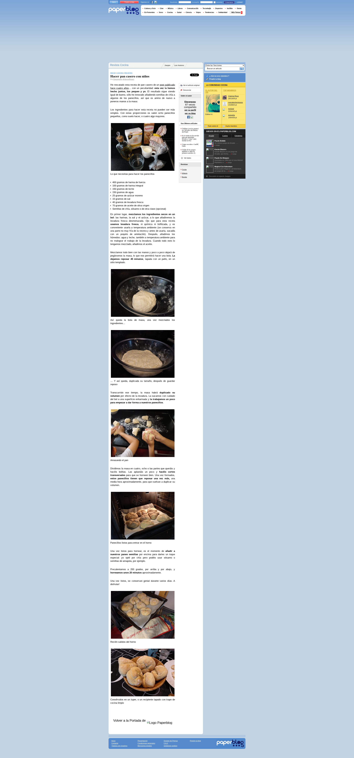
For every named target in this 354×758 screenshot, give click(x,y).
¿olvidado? (240, 2)
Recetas (184, 177)
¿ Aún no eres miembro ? (219, 76)
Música (170, 8)
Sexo (161, 12)
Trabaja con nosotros (119, 746)
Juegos (167, 65)
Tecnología (207, 8)
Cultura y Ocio (150, 8)
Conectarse (229, 2)
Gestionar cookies (170, 746)
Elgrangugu (117, 79)
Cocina (184, 169)
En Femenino (149, 12)
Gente (239, 8)
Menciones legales (145, 746)
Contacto (114, 743)
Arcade (211, 136)
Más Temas (235, 12)
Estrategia (238, 136)
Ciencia (189, 12)
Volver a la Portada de (130, 720)
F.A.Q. (166, 743)
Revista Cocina (119, 65)
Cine (161, 8)
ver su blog (190, 113)
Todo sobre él (213, 126)
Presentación (143, 741)
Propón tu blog (215, 79)
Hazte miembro (231, 126)
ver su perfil (190, 110)
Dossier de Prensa (171, 741)
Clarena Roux (233, 96)
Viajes (198, 12)
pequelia (231, 115)
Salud (179, 12)
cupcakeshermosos (235, 102)
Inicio (114, 2)
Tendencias (209, 12)
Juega (217, 145)
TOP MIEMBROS (229, 90)
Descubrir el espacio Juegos (219, 176)
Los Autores (179, 65)
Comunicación (192, 8)
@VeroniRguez (128, 79)
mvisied (231, 109)
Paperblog (124, 10)
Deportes (219, 8)
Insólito (230, 8)
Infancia (184, 173)
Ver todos (187, 158)
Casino (225, 136)
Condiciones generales (146, 743)
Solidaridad (222, 12)
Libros (180, 8)
